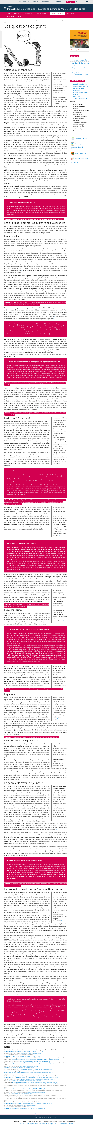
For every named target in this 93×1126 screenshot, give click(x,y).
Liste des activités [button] (42, 13)
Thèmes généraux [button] (57, 13)
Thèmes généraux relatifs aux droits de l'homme (78, 146)
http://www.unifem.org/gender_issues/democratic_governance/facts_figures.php (33, 1063)
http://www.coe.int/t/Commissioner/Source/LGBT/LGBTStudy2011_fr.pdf (24, 1051)
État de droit (44, 2)
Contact (19, 16)
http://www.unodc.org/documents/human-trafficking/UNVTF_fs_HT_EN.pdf (24, 1089)
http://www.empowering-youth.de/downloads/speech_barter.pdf (23, 1080)
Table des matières (81, 138)
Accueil (8, 13)
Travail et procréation (80, 98)
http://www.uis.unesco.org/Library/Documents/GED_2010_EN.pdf (22, 1056)
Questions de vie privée (80, 86)
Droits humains (23, 2)
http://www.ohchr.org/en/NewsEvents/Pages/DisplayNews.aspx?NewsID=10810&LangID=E (28, 1072)
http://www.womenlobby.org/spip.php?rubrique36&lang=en (36, 1069)
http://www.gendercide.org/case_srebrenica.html (19, 1093)
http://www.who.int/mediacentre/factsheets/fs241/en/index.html (42, 1084)
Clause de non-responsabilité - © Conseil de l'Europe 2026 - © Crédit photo (43, 1123)
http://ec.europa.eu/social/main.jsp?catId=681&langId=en (34, 1061)
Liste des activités (80, 153)
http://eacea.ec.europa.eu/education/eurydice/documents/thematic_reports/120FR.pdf (35, 1059)
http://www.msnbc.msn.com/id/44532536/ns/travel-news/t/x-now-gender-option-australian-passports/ (32, 1077)
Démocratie (34, 2)
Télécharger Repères (77, 50)
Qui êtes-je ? (77, 96)
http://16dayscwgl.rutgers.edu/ (28, 1105)
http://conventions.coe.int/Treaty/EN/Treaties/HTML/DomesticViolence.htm (24, 1108)
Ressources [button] (9, 16)
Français (70, 2)
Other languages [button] (72, 13)
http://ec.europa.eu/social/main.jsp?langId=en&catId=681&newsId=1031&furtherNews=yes (21, 1066)
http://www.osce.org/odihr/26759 (36, 1092)
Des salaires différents (80, 84)
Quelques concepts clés (79, 60)
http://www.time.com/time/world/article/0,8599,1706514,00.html (37, 1079)
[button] (46, 1117)
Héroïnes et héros (78, 88)
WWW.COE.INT (8, 2)
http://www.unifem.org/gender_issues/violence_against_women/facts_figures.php (34, 1082)
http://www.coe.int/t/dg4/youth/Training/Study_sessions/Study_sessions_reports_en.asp (28, 1103)
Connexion (79, 2)
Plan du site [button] (29, 13)
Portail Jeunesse (18, 13)
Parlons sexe (77, 90)
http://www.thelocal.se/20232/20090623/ (31, 1053)
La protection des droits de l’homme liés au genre (80, 74)
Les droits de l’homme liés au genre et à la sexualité (80, 64)
